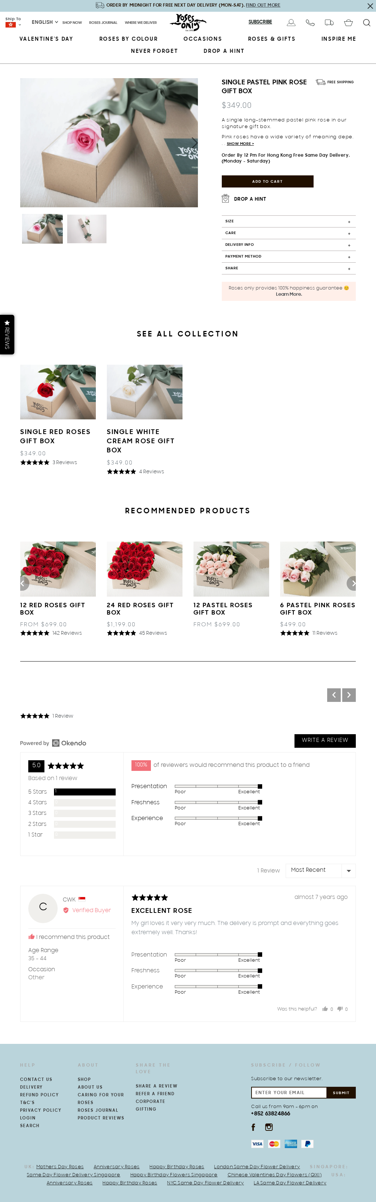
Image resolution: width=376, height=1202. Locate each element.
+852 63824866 (270, 1114)
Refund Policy (39, 1095)
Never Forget (154, 51)
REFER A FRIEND (155, 1094)
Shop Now (72, 23)
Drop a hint (224, 51)
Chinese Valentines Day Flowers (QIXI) (275, 1175)
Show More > (240, 144)
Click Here (289, 5)
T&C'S (27, 1103)
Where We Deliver (141, 23)
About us (90, 1087)
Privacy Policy (41, 1110)
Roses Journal (103, 23)
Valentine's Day (46, 39)
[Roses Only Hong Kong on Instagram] (269, 1127)
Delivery (31, 1087)
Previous (22, 583)
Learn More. (289, 294)
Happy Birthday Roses (176, 1167)
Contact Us (36, 1080)
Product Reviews (101, 1118)
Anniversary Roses (117, 1167)
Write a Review (325, 740)
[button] (48, 463)
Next (193, 143)
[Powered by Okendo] (53, 743)
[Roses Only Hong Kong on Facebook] (253, 1127)
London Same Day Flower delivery (257, 1167)
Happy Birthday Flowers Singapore (174, 1175)
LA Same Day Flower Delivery (290, 1183)
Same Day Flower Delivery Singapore (73, 1175)
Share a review (157, 1086)
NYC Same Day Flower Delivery (205, 1183)
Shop (84, 1080)
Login (28, 1118)
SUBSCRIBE (260, 22)
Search (30, 1126)
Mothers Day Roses (60, 1167)
